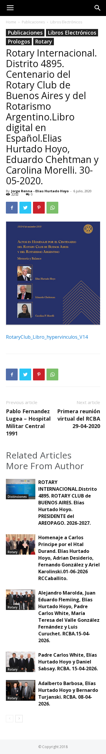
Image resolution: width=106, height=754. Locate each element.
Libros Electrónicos (66, 22)
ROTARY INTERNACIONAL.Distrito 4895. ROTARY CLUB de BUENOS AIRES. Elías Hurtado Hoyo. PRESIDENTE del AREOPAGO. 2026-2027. (67, 502)
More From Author (45, 466)
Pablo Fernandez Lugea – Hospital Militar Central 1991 (28, 422)
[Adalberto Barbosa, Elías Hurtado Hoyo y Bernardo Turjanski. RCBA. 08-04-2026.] (20, 690)
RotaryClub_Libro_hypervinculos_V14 (47, 337)
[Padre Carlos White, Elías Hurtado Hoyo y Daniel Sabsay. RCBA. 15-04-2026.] (20, 662)
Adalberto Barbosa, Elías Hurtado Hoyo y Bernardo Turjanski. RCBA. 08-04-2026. (68, 693)
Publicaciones (33, 22)
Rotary (43, 41)
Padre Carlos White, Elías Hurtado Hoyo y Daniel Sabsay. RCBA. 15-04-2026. (68, 662)
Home (11, 22)
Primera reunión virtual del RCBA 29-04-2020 (78, 419)
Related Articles (39, 455)
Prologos (19, 41)
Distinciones (17, 497)
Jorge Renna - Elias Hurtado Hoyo (40, 191)
